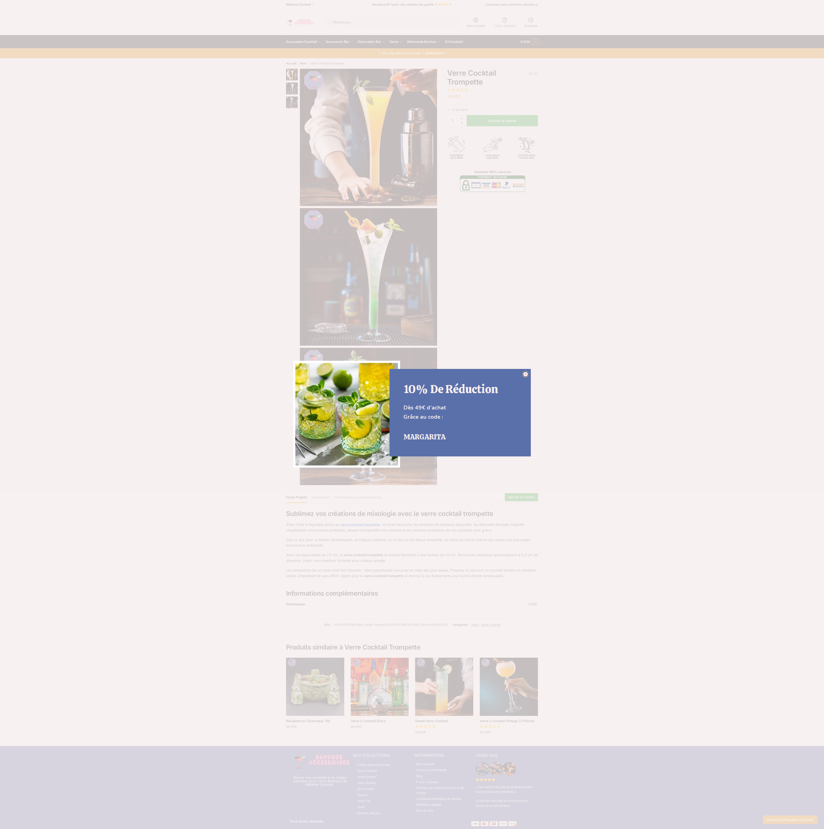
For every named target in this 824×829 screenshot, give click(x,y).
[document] (412, 414)
